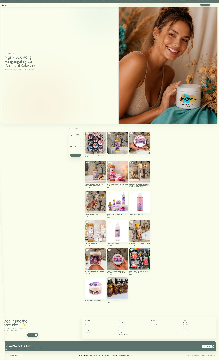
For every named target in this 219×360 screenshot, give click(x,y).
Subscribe (33, 334)
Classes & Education (122, 322)
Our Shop (87, 320)
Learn (35, 4)
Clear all (78, 134)
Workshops (120, 332)
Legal (184, 320)
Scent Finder (205, 4)
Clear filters (76, 155)
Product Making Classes (123, 324)
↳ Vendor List (121, 328)
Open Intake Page (208, 346)
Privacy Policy (186, 326)
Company (153, 320)
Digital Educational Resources (124, 334)
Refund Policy (186, 324)
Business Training (121, 326)
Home (19, 4)
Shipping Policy (186, 328)
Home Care (87, 326)
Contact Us (50, 4)
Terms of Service (186, 322)
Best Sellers (87, 330)
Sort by (140, 128)
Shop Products (29, 4)
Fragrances (23, 4)
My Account (152, 328)
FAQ (151, 326)
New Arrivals (87, 332)
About (151, 322)
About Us (44, 4)
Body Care (87, 324)
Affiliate (39, 4)
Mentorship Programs (122, 330)
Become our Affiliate (154, 324)
